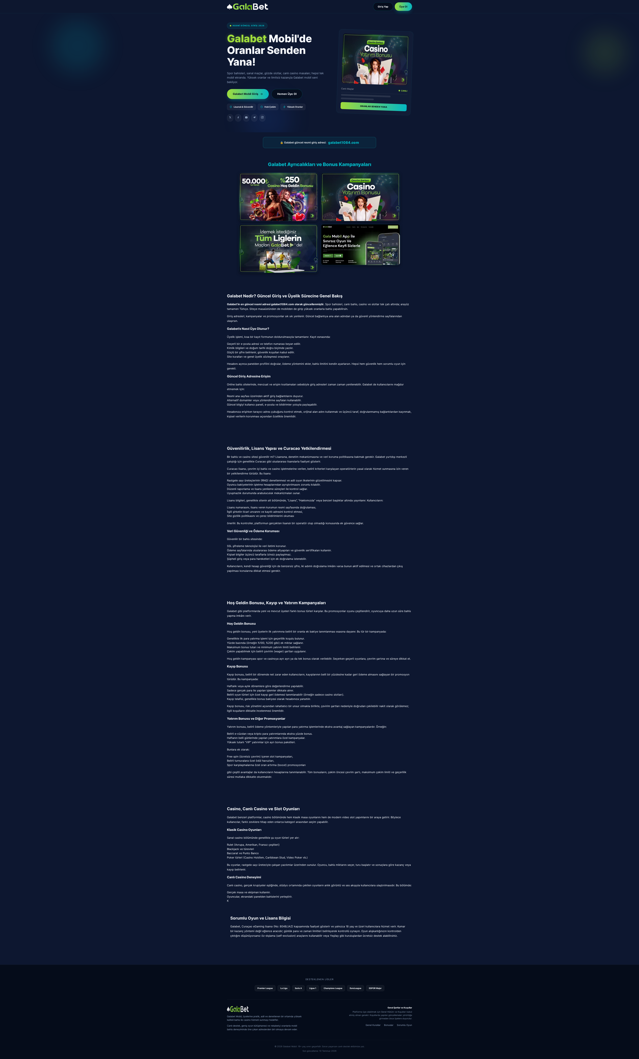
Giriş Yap (383, 6)
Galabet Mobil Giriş (245, 94)
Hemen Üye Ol (287, 94)
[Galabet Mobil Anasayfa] (247, 6)
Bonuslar (388, 1025)
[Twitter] (230, 118)
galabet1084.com (343, 142)
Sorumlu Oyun (404, 1025)
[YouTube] (246, 118)
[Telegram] (254, 118)
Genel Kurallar (373, 1025)
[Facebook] (238, 118)
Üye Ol (403, 6)
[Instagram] (262, 118)
